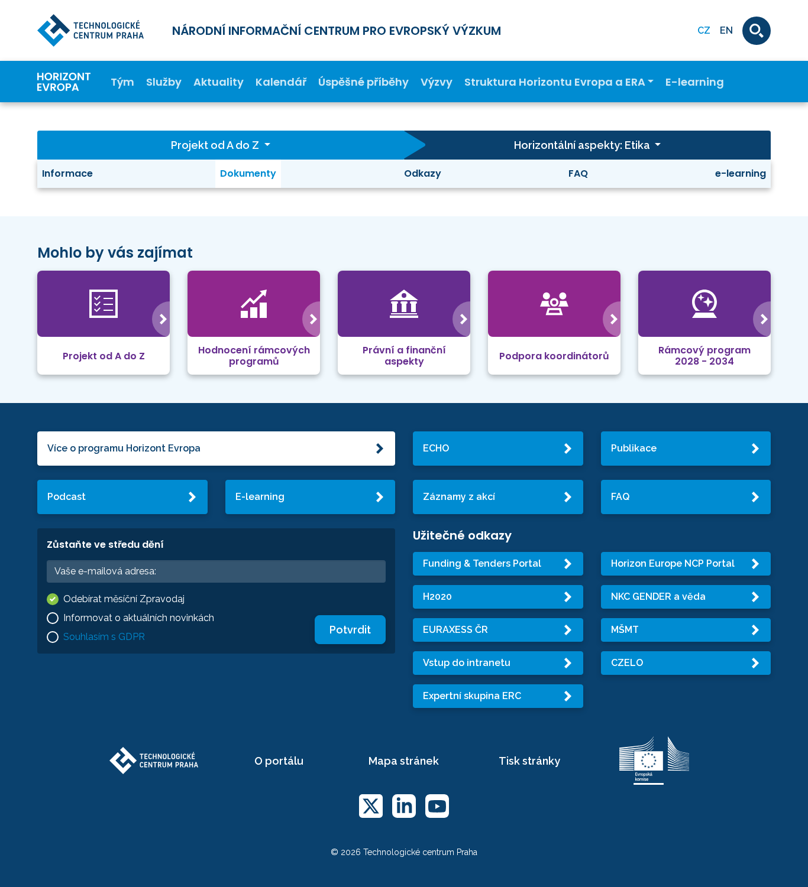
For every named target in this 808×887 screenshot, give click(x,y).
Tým (122, 81)
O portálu (278, 761)
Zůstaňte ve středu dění (105, 544)
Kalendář (281, 81)
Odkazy (422, 173)
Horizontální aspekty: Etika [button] (583, 145)
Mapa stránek (404, 761)
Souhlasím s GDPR (104, 636)
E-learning (694, 81)
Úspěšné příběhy (363, 81)
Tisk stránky (529, 761)
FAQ (578, 173)
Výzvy (437, 81)
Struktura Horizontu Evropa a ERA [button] (554, 81)
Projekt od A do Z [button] (216, 145)
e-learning (740, 173)
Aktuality (218, 81)
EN (726, 30)
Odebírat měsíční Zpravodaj (124, 599)
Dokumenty (248, 173)
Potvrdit (350, 629)
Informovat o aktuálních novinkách (138, 617)
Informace (67, 173)
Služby (164, 81)
